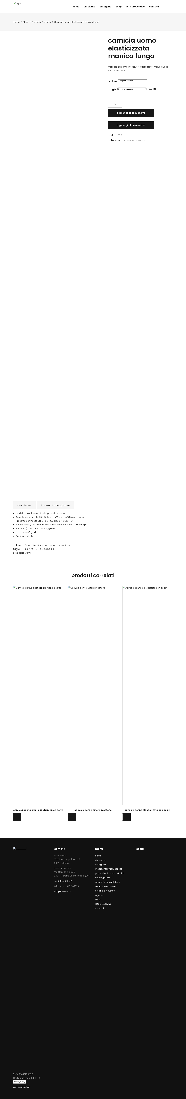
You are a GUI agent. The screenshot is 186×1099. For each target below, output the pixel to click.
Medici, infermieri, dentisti (108, 868)
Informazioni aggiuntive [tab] (55, 505)
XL (37, 549)
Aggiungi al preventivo (131, 113)
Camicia (36, 21)
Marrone (53, 545)
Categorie (100, 864)
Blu (34, 545)
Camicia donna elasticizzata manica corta (38, 810)
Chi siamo (100, 860)
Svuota (152, 88)
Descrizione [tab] (24, 505)
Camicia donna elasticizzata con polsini (148, 810)
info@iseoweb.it (62, 891)
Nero (61, 545)
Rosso (68, 545)
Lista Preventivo (103, 903)
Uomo (28, 552)
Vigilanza (99, 895)
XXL (40, 549)
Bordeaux (42, 545)
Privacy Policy (19, 1082)
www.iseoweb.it (21, 1086)
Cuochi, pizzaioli (103, 877)
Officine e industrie (105, 890)
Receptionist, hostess (106, 886)
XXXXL (52, 549)
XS (26, 549)
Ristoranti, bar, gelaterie (107, 881)
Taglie (112, 89)
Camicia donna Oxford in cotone (93, 810)
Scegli (38, 695)
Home (16, 21)
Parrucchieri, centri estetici (109, 873)
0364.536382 (65, 880)
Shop (25, 21)
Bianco (28, 545)
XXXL (45, 549)
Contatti (99, 908)
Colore (113, 81)
